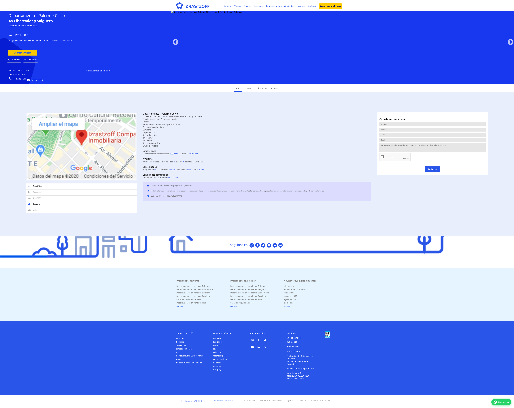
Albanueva (289, 286)
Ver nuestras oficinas (97, 70)
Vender (237, 6)
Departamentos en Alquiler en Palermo (247, 286)
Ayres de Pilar (290, 299)
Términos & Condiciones (271, 400)
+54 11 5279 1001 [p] (295, 338)
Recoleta (217, 366)
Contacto (312, 6)
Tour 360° (37, 198)
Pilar (215, 349)
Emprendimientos (184, 349)
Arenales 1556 (290, 296)
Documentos (38, 192)
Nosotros (301, 6)
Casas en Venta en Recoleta (188, 299)
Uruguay (217, 369)
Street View (37, 186)
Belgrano (217, 362)
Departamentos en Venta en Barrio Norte (194, 289)
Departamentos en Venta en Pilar (191, 302)
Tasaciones (258, 6)
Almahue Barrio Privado (294, 289)
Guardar (16, 59)
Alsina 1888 (289, 292)
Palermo (217, 352)
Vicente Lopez (219, 355)
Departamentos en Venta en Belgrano (193, 292)
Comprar (228, 6)
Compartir (32, 59)
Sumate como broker (330, 6)
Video (35, 210)
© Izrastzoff (249, 400)
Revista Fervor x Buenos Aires (189, 355)
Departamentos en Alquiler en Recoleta (248, 296)
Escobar (216, 345)
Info (238, 88)
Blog (178, 352)
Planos (274, 88)
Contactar (432, 169)
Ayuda (290, 400)
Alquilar (247, 6)
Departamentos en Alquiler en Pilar (246, 299)
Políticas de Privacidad (321, 400)
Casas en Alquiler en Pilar (241, 302)
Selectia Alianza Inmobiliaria (189, 362)
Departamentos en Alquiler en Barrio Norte (249, 292)
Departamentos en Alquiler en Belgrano (248, 289)
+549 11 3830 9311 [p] (295, 346)
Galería (248, 88)
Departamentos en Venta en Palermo (192, 286)
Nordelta (217, 338)
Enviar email (37, 80)
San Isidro (217, 342)
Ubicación (262, 88)
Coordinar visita (22, 52)
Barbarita (288, 302)
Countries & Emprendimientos (280, 6)
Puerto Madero (220, 359)
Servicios (180, 342)
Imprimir (36, 204)
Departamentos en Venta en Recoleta (193, 296)
